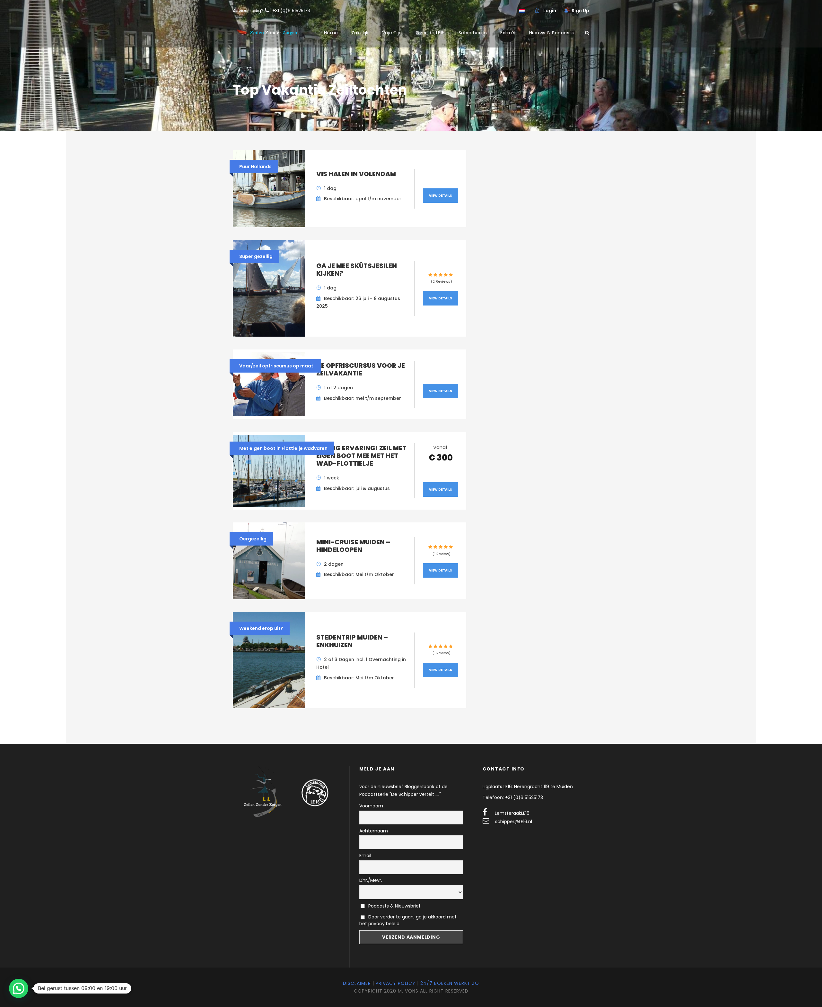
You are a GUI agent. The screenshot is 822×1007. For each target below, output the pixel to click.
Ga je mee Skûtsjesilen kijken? (356, 269)
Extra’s (508, 33)
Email (365, 855)
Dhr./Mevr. (370, 880)
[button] (18, 988)
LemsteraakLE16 (512, 813)
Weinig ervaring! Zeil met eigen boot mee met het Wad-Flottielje (361, 455)
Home (331, 33)
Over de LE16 (430, 33)
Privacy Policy (395, 983)
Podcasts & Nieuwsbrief (394, 906)
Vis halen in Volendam (356, 173)
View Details (440, 195)
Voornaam (371, 806)
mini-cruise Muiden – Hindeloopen (353, 546)
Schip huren (473, 33)
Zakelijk (360, 33)
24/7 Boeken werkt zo (449, 983)
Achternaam (373, 831)
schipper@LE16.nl (513, 821)
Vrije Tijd (392, 33)
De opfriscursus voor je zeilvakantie (360, 369)
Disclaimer (357, 983)
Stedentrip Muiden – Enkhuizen (352, 641)
